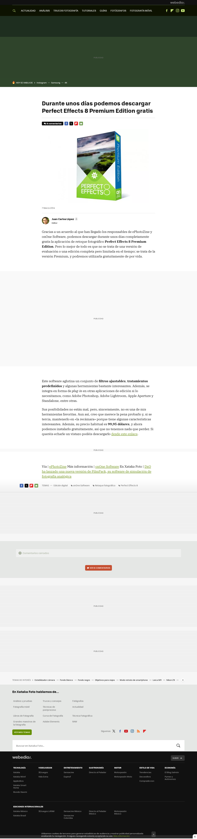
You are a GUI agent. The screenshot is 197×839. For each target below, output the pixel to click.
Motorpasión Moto (123, 776)
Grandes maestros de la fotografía (24, 723)
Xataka (16, 772)
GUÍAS (103, 10)
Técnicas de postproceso (49, 708)
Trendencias (145, 772)
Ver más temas (22, 732)
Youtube (183, 10)
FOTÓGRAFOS (118, 10)
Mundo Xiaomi (20, 791)
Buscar (178, 745)
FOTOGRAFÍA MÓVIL (141, 10)
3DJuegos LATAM (46, 811)
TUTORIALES (89, 10)
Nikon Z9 (170, 679)
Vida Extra (43, 776)
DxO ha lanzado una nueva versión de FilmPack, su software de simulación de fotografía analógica (96, 471)
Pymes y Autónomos (170, 777)
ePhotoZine (57, 466)
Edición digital (61, 485)
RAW (74, 721)
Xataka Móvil (19, 776)
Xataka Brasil (19, 815)
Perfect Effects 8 (129, 485)
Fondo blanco (66, 679)
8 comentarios (54, 123)
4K (66, 82)
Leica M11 (157, 679)
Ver (100, 567)
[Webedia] (177, 2)
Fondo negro (84, 679)
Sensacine (69, 772)
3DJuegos (43, 772)
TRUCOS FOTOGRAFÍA (65, 10)
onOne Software (107, 466)
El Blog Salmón (172, 772)
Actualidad (77, 706)
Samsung (55, 82)
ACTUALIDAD (28, 10)
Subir (176, 757)
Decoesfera (145, 776)
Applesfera (18, 780)
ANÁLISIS (44, 10)
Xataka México (20, 811)
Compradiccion (146, 780)
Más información (121, 835)
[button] (64, 219)
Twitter (71, 123)
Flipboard (172, 10)
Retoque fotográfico (105, 485)
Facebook (167, 10)
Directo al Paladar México (97, 812)
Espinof (67, 776)
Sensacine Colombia (69, 816)
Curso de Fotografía (53, 715)
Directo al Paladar (97, 772)
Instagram (177, 10)
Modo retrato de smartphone (134, 679)
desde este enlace (124, 434)
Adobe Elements (51, 721)
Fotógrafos (78, 700)
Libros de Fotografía (23, 715)
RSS (138, 730)
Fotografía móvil (21, 706)
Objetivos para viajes (105, 679)
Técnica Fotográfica (82, 715)
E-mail (81, 123)
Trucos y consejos (52, 700)
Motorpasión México (120, 812)
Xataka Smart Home (19, 786)
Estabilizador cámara (45, 679)
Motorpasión (120, 772)
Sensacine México (72, 811)
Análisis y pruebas (22, 700)
